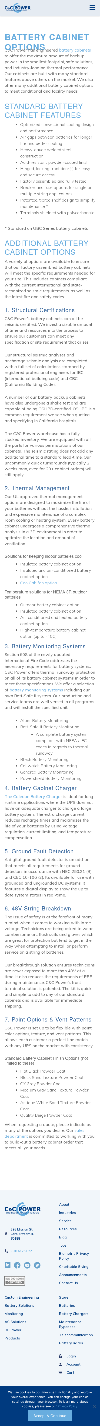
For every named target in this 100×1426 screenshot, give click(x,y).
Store (63, 1297)
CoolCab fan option (38, 583)
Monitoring (14, 1313)
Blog (63, 1237)
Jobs (63, 1245)
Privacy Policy (67, 1406)
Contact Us (68, 1283)
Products (12, 1338)
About (64, 1204)
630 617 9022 (21, 1251)
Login (71, 1356)
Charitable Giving (74, 1266)
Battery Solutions (19, 1305)
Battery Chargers (74, 1313)
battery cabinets (75, 50)
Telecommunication (76, 1335)
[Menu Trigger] (92, 7)
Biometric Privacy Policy (74, 1256)
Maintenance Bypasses (70, 1324)
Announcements (73, 1275)
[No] (94, 1406)
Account (73, 1364)
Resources (68, 1229)
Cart (70, 1372)
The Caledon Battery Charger (33, 796)
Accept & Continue (50, 1415)
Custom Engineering (22, 1297)
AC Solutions (15, 1322)
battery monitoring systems (36, 690)
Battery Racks (71, 1343)
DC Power (13, 1330)
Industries (67, 1212)
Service (65, 1221)
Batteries (67, 1305)
